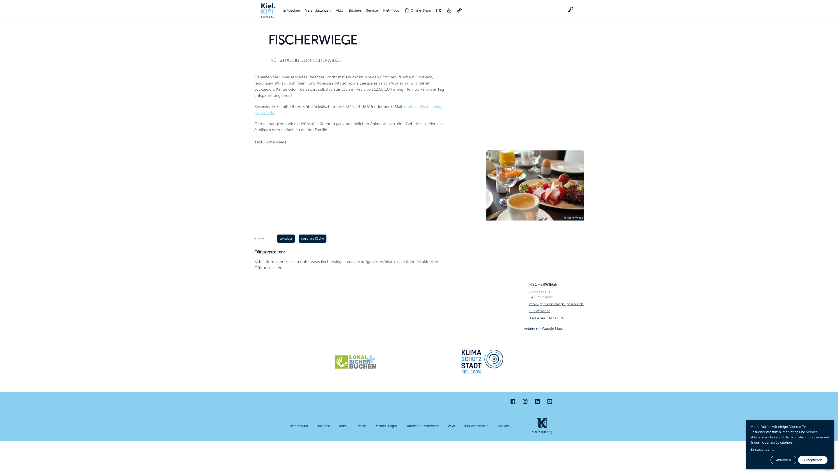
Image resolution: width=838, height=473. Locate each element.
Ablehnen (783, 460)
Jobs (343, 426)
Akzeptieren (812, 460)
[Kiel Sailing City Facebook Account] (513, 401)
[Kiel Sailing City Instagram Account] (525, 401)
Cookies (503, 426)
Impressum (299, 426)
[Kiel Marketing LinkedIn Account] (537, 401)
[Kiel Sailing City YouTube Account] (549, 401)
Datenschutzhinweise (422, 426)
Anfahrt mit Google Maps (543, 328)
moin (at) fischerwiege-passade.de (556, 304)
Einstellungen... (762, 449)
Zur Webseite (539, 311)
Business (323, 426)
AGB (451, 426)
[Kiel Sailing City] (268, 10)
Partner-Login (386, 426)
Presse (360, 426)
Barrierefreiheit (476, 426)
